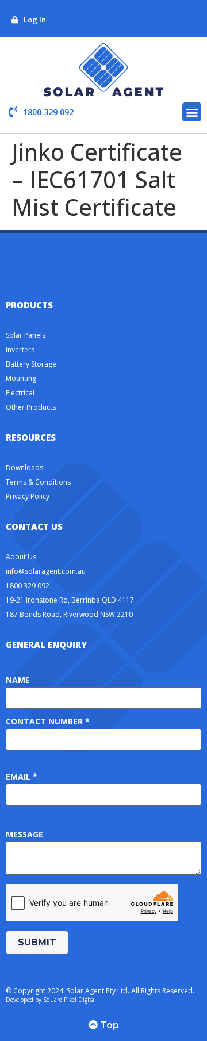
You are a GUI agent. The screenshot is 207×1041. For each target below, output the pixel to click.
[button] (191, 111)
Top (108, 1025)
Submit (37, 942)
